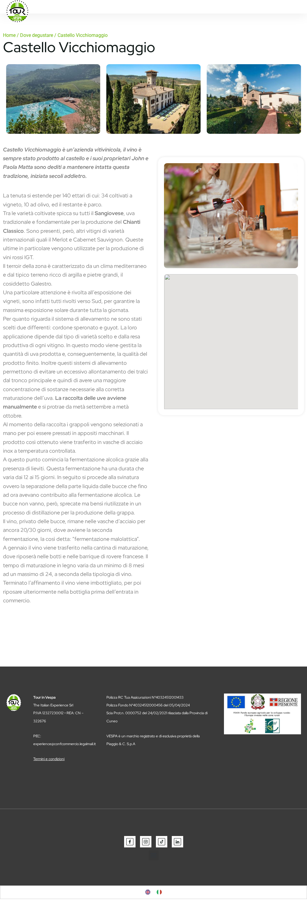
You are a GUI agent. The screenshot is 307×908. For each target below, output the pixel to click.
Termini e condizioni (48, 759)
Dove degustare (36, 35)
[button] (154, 855)
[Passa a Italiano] (159, 892)
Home (9, 35)
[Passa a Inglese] (148, 892)
